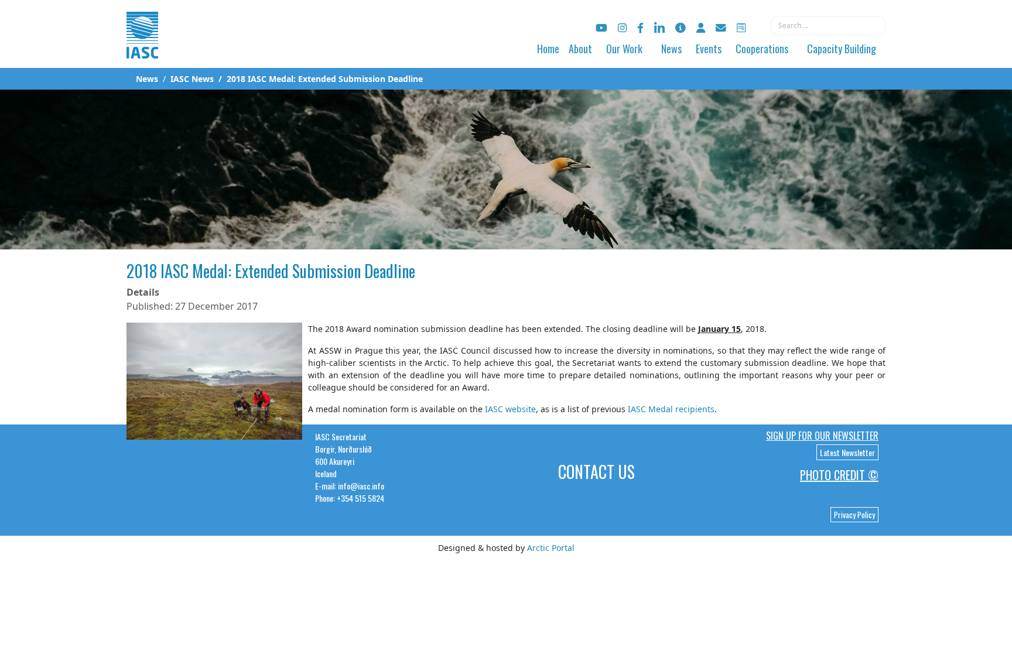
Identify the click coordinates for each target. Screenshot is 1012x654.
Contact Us (596, 472)
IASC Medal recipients (671, 409)
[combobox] (828, 25)
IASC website (510, 409)
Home (548, 48)
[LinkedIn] (659, 27)
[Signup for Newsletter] (680, 27)
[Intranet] (700, 27)
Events (709, 48)
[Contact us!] (721, 27)
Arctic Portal (551, 547)
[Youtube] (601, 27)
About (580, 48)
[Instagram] (622, 27)
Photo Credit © (839, 475)
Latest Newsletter (847, 452)
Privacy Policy (854, 515)
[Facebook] (640, 27)
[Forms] (741, 27)
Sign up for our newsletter (822, 436)
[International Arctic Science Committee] (142, 47)
